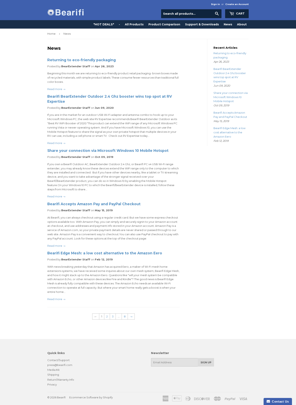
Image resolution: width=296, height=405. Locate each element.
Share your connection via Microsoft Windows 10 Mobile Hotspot (108, 150)
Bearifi (61, 397)
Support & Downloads (202, 24)
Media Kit (53, 369)
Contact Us (279, 401)
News (228, 24)
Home (51, 33)
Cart (240, 13)
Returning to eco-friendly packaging (81, 60)
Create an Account (237, 4)
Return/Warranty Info (60, 379)
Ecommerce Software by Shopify (91, 397)
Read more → (56, 89)
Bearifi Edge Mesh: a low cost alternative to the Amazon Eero (104, 253)
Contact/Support (58, 360)
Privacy (52, 384)
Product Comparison (164, 24)
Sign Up (206, 362)
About (242, 24)
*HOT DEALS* (103, 24)
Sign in (215, 4)
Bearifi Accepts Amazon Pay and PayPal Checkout (94, 204)
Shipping (53, 374)
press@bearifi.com (59, 365)
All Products (134, 24)
